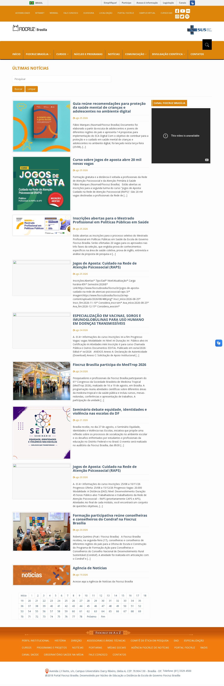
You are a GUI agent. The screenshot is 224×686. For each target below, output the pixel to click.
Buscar (18, 89)
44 (80, 606)
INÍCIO (16, 54)
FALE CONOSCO (71, 13)
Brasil (35, 2)
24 (58, 600)
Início (24, 595)
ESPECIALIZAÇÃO (194, 640)
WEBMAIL (54, 13)
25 (66, 600)
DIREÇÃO (76, 640)
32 (117, 600)
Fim (103, 616)
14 (115, 595)
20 (29, 600)
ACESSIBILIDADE (22, 13)
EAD (176, 640)
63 (95, 611)
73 (44, 616)
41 (58, 606)
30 (103, 600)
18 (145, 595)
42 (66, 606)
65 (110, 611)
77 (73, 616)
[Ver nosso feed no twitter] (182, 17)
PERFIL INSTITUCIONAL (35, 640)
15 (122, 595)
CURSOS (26, 647)
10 (86, 595)
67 (125, 611)
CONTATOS (197, 54)
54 (29, 611)
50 (125, 606)
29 (95, 600)
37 (29, 606)
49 (117, 606)
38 (36, 606)
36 (22, 606)
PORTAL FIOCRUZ (126, 13)
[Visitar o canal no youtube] (182, 12)
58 (58, 611)
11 (93, 595)
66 (117, 611)
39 (44, 606)
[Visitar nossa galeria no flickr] (188, 12)
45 (88, 606)
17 (137, 595)
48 (110, 606)
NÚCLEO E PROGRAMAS (88, 54)
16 (130, 595)
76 (66, 616)
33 (125, 600)
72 (36, 616)
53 (22, 611)
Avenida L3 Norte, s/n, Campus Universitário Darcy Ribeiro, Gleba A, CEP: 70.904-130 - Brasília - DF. (105, 671)
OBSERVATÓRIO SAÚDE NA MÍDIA (63, 654)
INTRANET (39, 13)
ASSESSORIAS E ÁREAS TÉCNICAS (106, 640)
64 (103, 611)
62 (88, 611)
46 (95, 606)
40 (51, 606)
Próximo (91, 616)
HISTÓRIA (60, 640)
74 (51, 616)
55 (36, 611)
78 (80, 616)
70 (22, 616)
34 (132, 600)
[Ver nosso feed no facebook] (177, 12)
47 (103, 606)
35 (139, 600)
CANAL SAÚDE (30, 654)
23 (51, 600)
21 (36, 600)
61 (80, 611)
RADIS (204, 647)
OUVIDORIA (88, 13)
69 (139, 611)
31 (110, 600)
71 (29, 616)
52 (139, 606)
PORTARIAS (95, 647)
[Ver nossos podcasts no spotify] (187, 17)
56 (44, 611)
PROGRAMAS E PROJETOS (52, 647)
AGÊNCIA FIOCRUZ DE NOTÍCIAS (150, 647)
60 (73, 611)
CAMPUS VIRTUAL (147, 13)
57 (51, 611)
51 (132, 606)
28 (88, 600)
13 (108, 595)
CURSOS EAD (166, 13)
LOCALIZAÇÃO (105, 13)
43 (73, 606)
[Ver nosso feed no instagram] (177, 17)
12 (100, 595)
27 (80, 600)
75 (58, 616)
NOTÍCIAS (114, 54)
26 (73, 600)
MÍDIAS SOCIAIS (116, 647)
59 (66, 611)
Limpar (32, 89)
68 (132, 611)
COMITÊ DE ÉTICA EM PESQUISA (150, 640)
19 (22, 600)
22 (44, 600)
